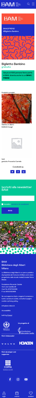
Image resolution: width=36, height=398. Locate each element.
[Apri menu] (33, 4)
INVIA (10, 210)
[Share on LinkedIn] (23, 171)
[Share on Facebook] (18, 171)
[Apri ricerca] (28, 4)
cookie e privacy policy (10, 301)
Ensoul (9, 315)
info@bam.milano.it (8, 306)
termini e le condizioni (20, 204)
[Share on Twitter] (12, 171)
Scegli (10, 127)
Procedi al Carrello (14, 161)
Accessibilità (6, 310)
